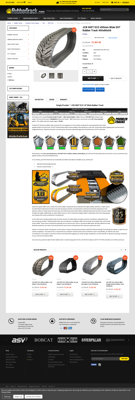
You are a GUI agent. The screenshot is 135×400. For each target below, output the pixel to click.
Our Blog (50, 359)
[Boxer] (67, 340)
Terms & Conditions (75, 357)
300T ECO (51, 23)
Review (51, 99)
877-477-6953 (90, 89)
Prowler (9, 73)
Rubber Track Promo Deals (56, 354)
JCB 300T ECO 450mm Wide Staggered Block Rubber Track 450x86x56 (115, 284)
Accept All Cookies (33, 396)
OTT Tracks (82, 18)
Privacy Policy (74, 354)
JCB (43, 23)
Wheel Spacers (96, 18)
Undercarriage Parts (30, 18)
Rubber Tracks (12, 18)
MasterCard (65, 328)
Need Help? (20, 2)
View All (11, 80)
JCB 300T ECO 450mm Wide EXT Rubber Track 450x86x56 (74, 23)
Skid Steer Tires (49, 18)
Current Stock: (87, 64)
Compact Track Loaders (32, 23)
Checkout (125, 2)
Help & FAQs (51, 357)
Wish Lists (105, 2)
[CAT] (91, 340)
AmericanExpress (70, 328)
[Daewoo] (115, 340)
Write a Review (113, 37)
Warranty (63, 99)
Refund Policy (74, 362)
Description (39, 99)
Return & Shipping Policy (77, 359)
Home (9, 23)
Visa (61, 328)
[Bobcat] (44, 340)
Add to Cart (92, 78)
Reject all (18, 396)
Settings (7, 396)
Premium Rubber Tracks (55, 362)
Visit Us (100, 89)
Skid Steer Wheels (66, 18)
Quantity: (85, 67)
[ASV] (20, 340)
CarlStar (9, 77)
